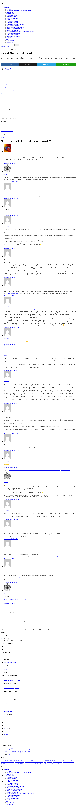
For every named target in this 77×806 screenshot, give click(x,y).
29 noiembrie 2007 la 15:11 (11, 558)
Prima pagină (7, 734)
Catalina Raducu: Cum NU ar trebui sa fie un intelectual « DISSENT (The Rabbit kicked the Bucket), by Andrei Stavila (39, 470)
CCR (34, 760)
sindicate (27, 763)
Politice (5, 732)
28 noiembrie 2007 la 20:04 (11, 467)
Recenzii (9, 37)
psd (9, 763)
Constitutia (53, 760)
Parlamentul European (67, 762)
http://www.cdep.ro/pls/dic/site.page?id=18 (15, 599)
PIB (4, 763)
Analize (6, 721)
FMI (30, 762)
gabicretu (5, 355)
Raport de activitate (12, 18)
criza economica (66, 760)
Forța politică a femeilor (13, 36)
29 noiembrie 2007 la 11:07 (11, 519)
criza (61, 760)
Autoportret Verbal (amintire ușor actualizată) (19, 10)
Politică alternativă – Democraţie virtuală (19, 749)
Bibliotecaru (6, 174)
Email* (2, 624)
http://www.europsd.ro (14, 293)
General (7, 48)
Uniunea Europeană (55, 763)
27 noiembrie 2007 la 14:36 (11, 215)
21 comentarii (6, 69)
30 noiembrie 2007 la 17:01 (11, 582)
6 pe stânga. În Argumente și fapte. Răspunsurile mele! (14, 703)
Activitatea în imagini (12, 15)
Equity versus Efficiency (13, 25)
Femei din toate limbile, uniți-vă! (16, 27)
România (20, 763)
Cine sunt (6, 7)
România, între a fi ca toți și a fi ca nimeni (12, 680)
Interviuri (6, 731)
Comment (3, 618)
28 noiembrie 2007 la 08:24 (11, 296)
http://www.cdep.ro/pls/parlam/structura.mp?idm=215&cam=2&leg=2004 (23, 577)
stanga (30, 763)
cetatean (37, 760)
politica (6, 763)
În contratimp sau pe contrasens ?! (7, 124)
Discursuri (6, 725)
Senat (23, 763)
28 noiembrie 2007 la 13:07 (11, 370)
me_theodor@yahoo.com (62, 556)
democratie (72, 760)
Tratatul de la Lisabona (44, 763)
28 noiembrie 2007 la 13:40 (11, 403)
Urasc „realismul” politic (13, 33)
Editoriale (6, 726)
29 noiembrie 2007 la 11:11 (11, 539)
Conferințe (6, 724)
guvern (48, 762)
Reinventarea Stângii (12, 34)
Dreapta (12, 762)
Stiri (5, 735)
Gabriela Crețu (40, 762)
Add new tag (3, 760)
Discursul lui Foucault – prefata (15, 24)
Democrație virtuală (12, 21)
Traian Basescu (35, 763)
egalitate (20, 762)
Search (16, 45)
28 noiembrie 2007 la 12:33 (11, 344)
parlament (60, 762)
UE (49, 763)
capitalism (31, 760)
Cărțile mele (7, 19)
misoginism (55, 762)
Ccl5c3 (5, 751)
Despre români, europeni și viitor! (10, 711)
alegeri (7, 760)
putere (11, 763)
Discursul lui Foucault (12, 22)
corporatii (58, 760)
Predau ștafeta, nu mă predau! (7, 131)
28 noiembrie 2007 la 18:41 (11, 433)
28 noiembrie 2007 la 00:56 (11, 248)
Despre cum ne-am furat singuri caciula (11, 688)
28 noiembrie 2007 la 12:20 (11, 327)
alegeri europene (12, 760)
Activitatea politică (9, 13)
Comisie (41, 760)
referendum (15, 763)
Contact (6, 39)
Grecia (45, 762)
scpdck (5, 749)
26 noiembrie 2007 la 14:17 (11, 163)
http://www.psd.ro (31, 310)
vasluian (5, 192)
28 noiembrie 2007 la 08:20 (11, 277)
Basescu (26, 760)
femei (23, 762)
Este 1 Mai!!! (3, 137)
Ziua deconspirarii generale (9, 695)
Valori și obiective (11, 16)
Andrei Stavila (6, 226)
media (51, 762)
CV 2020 (9, 9)
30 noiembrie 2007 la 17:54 (11, 603)
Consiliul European (47, 760)
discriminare (8, 762)
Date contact (10, 40)
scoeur (5, 752)
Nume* (2, 621)
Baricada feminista (20, 760)
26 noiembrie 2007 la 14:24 (11, 182)
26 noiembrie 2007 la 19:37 (11, 198)
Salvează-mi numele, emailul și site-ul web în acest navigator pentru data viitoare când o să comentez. (29, 629)
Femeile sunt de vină (12, 30)
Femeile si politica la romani (14, 28)
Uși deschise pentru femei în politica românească (20, 31)
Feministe (6, 728)
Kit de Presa (10, 42)
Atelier (5, 722)
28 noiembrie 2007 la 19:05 (11, 450)
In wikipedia (10, 12)
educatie (16, 762)
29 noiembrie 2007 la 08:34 (11, 499)
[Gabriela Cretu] (5, 46)
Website (3, 627)
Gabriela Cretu (8, 68)
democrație (3, 762)
